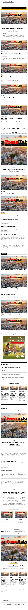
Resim (14, 167)
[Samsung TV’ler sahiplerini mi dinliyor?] (21, 514)
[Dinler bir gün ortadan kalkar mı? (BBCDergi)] (5, 388)
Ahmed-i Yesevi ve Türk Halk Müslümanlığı (13, 394)
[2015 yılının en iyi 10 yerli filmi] (14, 89)
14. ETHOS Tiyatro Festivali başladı (8, 234)
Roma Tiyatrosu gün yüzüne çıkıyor (14, 565)
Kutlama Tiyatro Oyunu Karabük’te (8, 226)
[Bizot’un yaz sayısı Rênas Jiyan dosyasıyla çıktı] (14, 18)
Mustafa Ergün (11, 31)
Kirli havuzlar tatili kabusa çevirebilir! (9, 370)
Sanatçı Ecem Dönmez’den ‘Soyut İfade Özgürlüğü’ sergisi (14, 170)
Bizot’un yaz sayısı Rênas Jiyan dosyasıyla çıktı (11, 367)
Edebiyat (14, 26)
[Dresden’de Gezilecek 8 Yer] (14, 182)
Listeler (3, 95)
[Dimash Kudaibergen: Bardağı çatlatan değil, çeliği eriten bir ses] (14, 262)
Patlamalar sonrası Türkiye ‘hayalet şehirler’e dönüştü (22, 394)
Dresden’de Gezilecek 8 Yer (7, 193)
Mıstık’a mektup (6, 600)
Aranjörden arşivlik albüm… (7, 470)
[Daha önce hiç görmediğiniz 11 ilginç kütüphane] (5, 574)
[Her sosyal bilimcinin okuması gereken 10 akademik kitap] (14, 425)
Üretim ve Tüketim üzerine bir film (8, 294)
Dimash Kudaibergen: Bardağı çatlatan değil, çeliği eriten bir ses (13, 269)
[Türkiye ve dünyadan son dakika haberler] (8, 2)
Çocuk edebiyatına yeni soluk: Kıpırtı (14, 580)
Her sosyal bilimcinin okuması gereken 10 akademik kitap (14, 443)
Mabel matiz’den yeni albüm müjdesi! (8, 479)
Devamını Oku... (14, 132)
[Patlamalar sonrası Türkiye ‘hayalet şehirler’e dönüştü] (23, 388)
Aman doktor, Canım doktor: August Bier (11, 215)
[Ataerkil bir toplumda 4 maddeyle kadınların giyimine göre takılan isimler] (14, 324)
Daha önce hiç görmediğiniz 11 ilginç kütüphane (4, 580)
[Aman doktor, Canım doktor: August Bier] (14, 203)
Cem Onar (12, 399)
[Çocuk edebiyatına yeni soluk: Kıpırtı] (14, 574)
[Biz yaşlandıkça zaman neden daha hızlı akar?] (14, 280)
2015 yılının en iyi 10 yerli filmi (8, 97)
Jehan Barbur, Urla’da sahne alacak (8, 461)
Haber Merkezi (4, 119)
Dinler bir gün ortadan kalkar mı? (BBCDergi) (11, 128)
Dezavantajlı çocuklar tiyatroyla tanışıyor (9, 243)
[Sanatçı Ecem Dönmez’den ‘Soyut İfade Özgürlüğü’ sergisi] (14, 150)
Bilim (2, 74)
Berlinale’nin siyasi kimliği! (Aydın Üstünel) (12, 597)
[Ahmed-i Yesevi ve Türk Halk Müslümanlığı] (14, 388)
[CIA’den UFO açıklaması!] (7, 514)
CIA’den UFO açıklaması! (7, 521)
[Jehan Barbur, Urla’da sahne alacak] (23, 574)
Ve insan (3, 191)
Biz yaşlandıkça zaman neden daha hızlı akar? (10, 287)
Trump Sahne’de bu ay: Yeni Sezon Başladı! (9, 219)
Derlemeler (12, 391)
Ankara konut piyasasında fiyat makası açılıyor (11, 374)
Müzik (20, 577)
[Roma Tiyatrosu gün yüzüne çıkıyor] (14, 548)
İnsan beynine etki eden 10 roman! (9, 76)
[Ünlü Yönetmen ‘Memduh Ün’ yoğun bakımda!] (14, 110)
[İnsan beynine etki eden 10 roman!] (14, 68)
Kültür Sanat (4, 116)
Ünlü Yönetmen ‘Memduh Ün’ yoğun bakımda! (11, 118)
